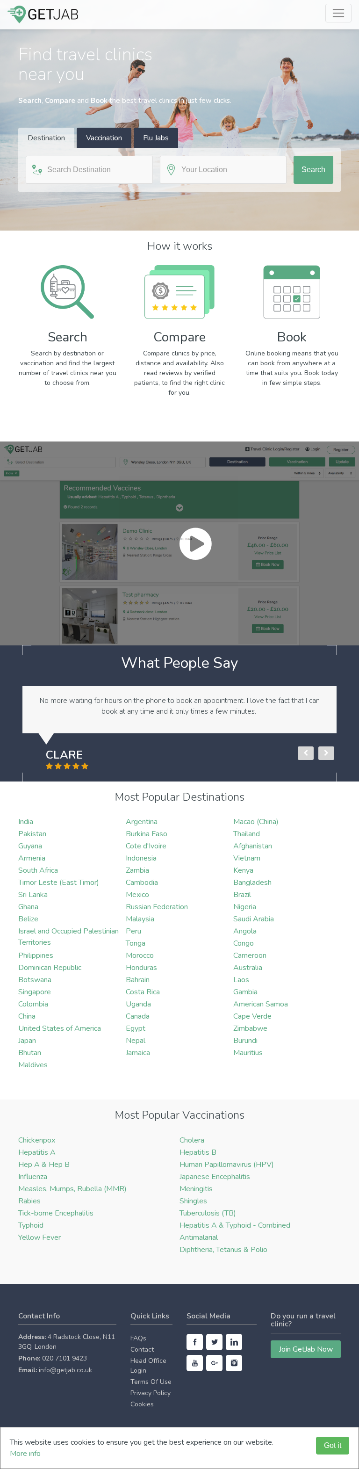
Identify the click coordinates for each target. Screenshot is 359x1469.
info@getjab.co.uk (65, 1370)
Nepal (135, 1040)
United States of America (59, 1028)
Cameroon (249, 955)
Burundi (245, 1040)
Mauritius (248, 1053)
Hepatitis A (37, 1152)
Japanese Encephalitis (215, 1177)
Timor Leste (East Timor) (58, 882)
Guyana (30, 846)
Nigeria (244, 907)
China (27, 1016)
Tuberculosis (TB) (208, 1213)
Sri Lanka (33, 895)
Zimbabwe (250, 1028)
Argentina (142, 822)
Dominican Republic (49, 967)
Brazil (242, 895)
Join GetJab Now (306, 1349)
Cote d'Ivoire (146, 846)
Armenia (31, 858)
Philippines (35, 955)
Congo (243, 943)
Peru (133, 931)
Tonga (135, 943)
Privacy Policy (150, 1393)
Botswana (34, 980)
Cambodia (142, 882)
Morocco (140, 955)
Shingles (193, 1201)
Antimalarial (199, 1237)
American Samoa (260, 1004)
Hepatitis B (198, 1152)
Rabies (29, 1201)
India (25, 822)
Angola (245, 931)
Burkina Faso (146, 834)
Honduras (141, 967)
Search (313, 170)
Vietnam (246, 858)
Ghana (28, 907)
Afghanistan (252, 846)
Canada (138, 1016)
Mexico (137, 895)
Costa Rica (143, 992)
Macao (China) (256, 822)
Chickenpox (36, 1140)
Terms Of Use (151, 1381)
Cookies (142, 1404)
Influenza (32, 1177)
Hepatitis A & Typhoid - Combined (235, 1225)
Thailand (246, 834)
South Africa (38, 870)
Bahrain (138, 980)
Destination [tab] (46, 138)
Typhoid (30, 1225)
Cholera (192, 1140)
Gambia (245, 992)
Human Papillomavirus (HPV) (227, 1164)
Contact (142, 1349)
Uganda (138, 1004)
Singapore (34, 992)
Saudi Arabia (253, 919)
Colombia (33, 1004)
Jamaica (138, 1053)
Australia (247, 967)
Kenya (243, 870)
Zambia (137, 870)
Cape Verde (252, 1016)
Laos (241, 980)
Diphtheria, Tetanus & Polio (223, 1250)
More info (25, 1453)
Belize (28, 919)
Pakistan (32, 834)
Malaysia (140, 919)
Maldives (33, 1065)
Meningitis (196, 1189)
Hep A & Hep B (44, 1164)
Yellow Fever (39, 1237)
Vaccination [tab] (104, 138)
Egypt (135, 1028)
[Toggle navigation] (338, 13)
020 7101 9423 (64, 1358)
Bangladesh (252, 882)
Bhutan (29, 1053)
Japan (27, 1040)
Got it (332, 1445)
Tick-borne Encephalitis (55, 1213)
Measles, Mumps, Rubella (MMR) (72, 1189)
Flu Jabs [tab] (156, 138)
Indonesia (141, 858)
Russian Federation (157, 907)
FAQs (138, 1338)
